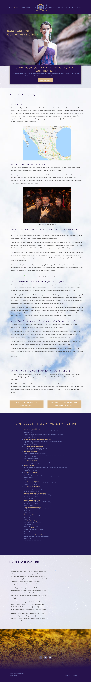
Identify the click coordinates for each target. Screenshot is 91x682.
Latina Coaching (26, 7)
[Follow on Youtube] (45, 657)
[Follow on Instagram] (50, 657)
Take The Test (45, 80)
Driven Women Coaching (56, 7)
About (16, 7)
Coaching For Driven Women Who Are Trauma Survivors (64, 404)
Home (11, 7)
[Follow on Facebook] (41, 657)
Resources (70, 7)
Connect (78, 7)
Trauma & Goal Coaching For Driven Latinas (26, 404)
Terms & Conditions (77, 673)
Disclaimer (75, 675)
